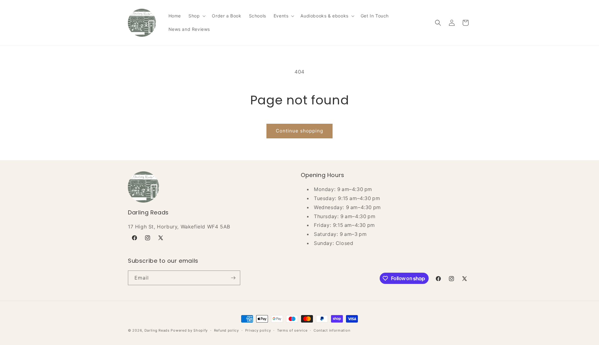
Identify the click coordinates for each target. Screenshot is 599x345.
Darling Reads (157, 330)
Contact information (332, 330)
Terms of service (292, 330)
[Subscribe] (233, 278)
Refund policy (226, 330)
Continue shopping (299, 131)
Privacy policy (258, 330)
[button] (196, 15)
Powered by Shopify (189, 330)
